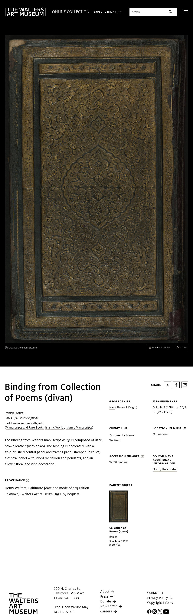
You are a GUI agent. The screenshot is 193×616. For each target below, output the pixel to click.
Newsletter (109, 606)
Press (104, 596)
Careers (106, 611)
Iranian (9, 413)
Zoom (183, 347)
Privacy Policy (158, 598)
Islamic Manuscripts (79, 427)
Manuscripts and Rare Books (25, 427)
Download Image (161, 347)
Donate (106, 601)
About (105, 591)
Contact (153, 593)
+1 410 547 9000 (66, 598)
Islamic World (54, 427)
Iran (112, 407)
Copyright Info (158, 602)
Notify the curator (165, 469)
